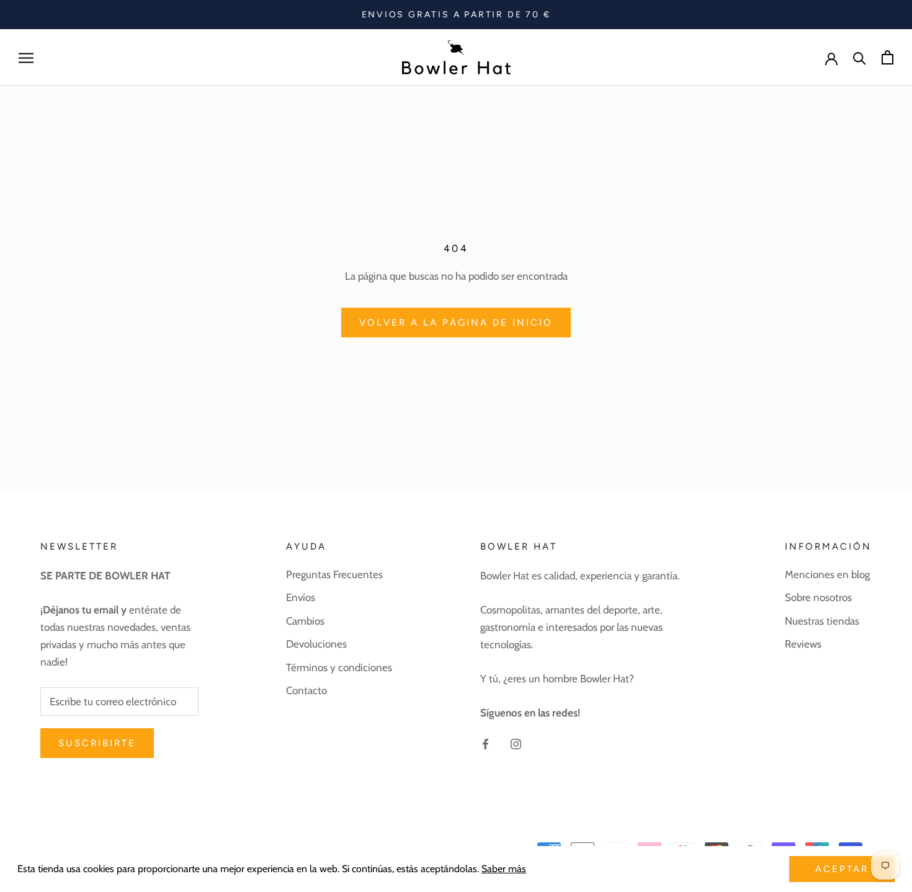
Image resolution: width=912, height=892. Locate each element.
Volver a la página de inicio (456, 322)
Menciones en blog (827, 574)
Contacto (306, 690)
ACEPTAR (842, 869)
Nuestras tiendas (822, 621)
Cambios (305, 621)
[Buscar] (859, 57)
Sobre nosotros (818, 597)
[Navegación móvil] (26, 57)
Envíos (300, 597)
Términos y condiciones (339, 667)
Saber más (503, 869)
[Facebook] (485, 742)
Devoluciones (316, 644)
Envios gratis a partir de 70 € (456, 14)
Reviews (803, 644)
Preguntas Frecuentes (334, 574)
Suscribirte (97, 743)
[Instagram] (516, 742)
